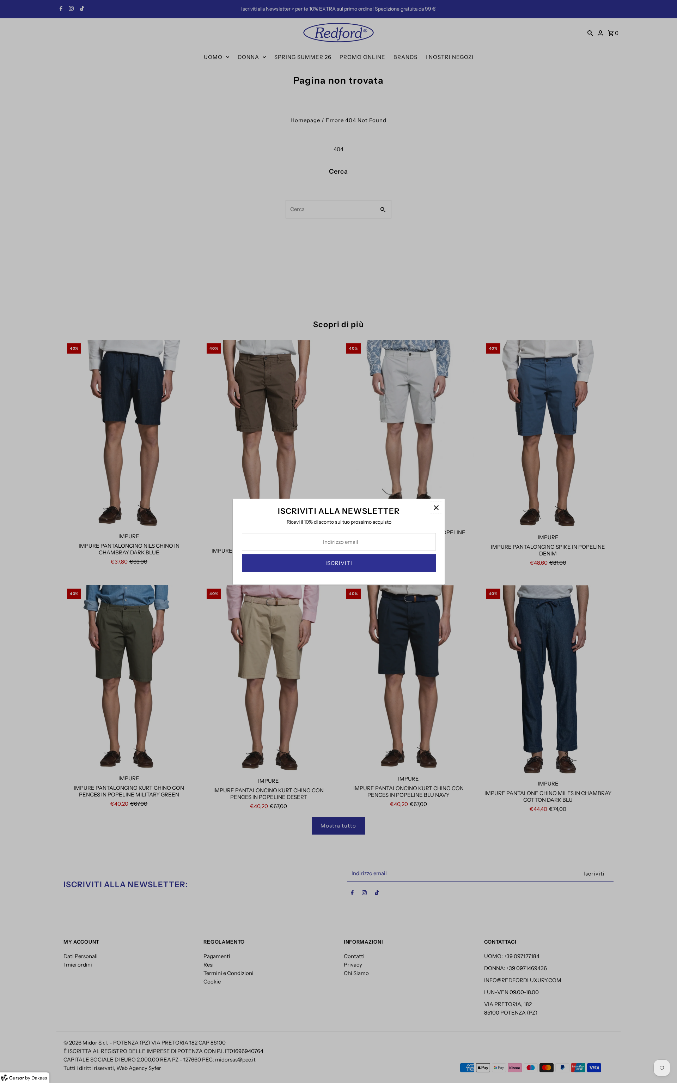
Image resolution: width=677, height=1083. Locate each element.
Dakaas (39, 1078)
